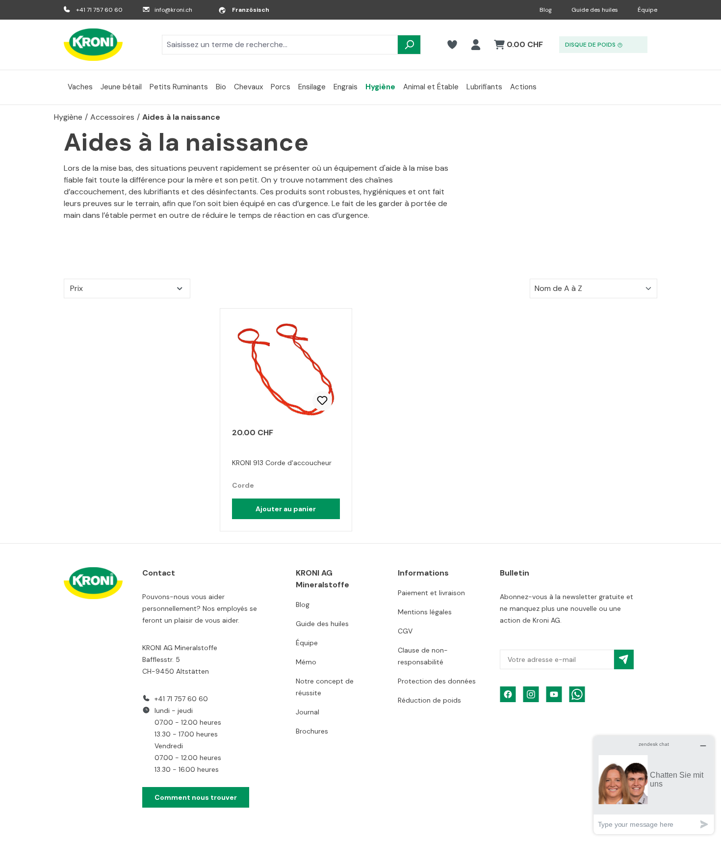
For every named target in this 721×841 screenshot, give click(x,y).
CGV (405, 631)
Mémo (306, 661)
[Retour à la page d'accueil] (93, 44)
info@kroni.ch (173, 10)
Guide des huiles (594, 10)
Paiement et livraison (431, 592)
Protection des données (437, 681)
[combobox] (280, 44)
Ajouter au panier (286, 508)
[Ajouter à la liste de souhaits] (322, 401)
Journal (307, 712)
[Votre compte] (476, 44)
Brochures (312, 731)
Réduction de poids (429, 700)
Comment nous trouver (195, 797)
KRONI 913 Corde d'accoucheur (282, 462)
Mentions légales (425, 611)
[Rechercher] (409, 44)
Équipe (647, 10)
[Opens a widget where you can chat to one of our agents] (654, 785)
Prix (76, 288)
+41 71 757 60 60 (99, 10)
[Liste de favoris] (452, 44)
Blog (546, 10)
